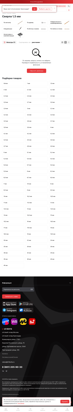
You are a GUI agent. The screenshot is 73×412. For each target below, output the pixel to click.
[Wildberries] (14, 321)
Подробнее (20, 403)
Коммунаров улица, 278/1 (11, 339)
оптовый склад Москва (10, 332)
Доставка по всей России (10, 357)
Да (34, 9)
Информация (6, 283)
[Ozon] (5, 321)
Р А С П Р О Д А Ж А (36, 2)
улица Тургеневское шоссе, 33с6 (13, 346)
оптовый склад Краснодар (11, 336)
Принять (65, 401)
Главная (4, 13)
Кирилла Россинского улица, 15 (13, 343)
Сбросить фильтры (36, 71)
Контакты (5, 353)
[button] (9, 42)
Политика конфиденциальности (10, 394)
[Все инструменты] (32, 321)
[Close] (54, 8)
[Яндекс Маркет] (23, 321)
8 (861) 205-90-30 (12, 367)
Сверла (14, 13)
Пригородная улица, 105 (10, 350)
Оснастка (9, 13)
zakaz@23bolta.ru (8, 362)
